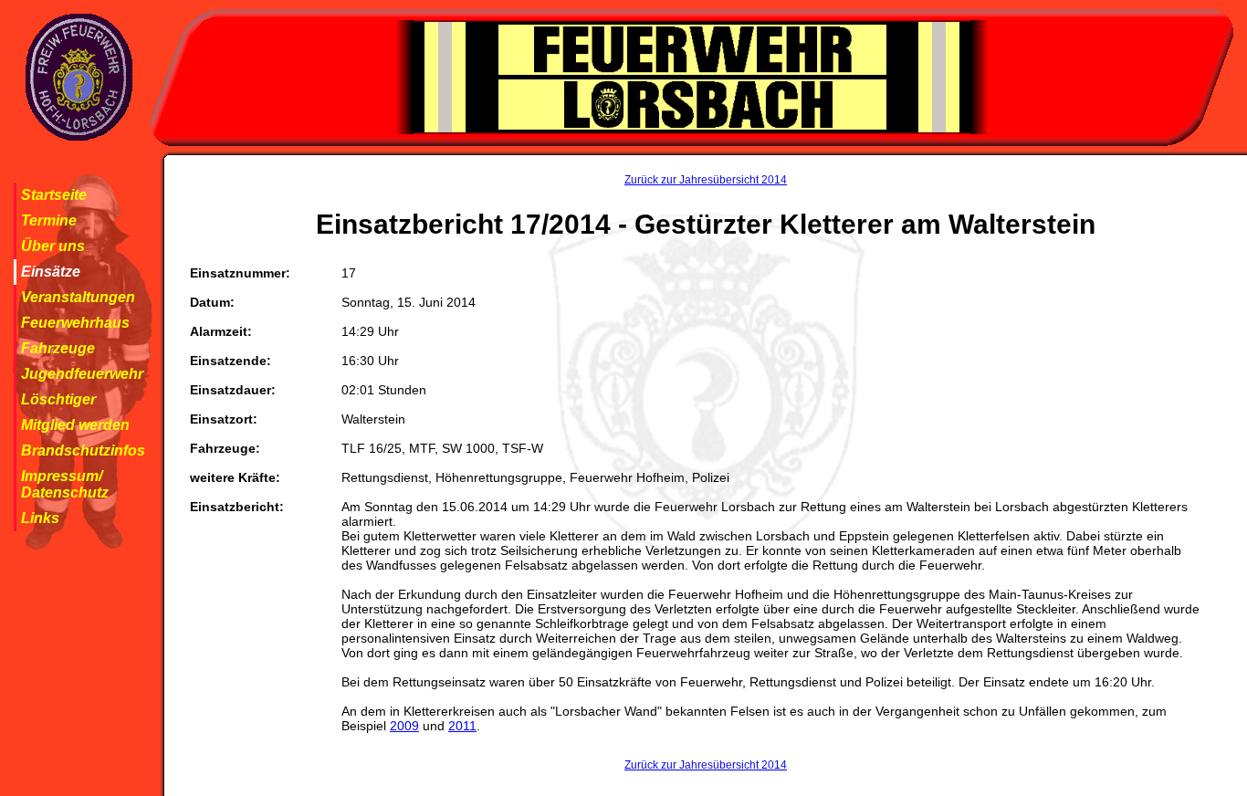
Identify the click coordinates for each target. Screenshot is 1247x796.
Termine (49, 220)
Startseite (54, 195)
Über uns (53, 246)
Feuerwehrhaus (75, 322)
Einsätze (50, 271)
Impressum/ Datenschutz (65, 484)
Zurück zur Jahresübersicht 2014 (705, 179)
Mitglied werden (75, 425)
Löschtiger (58, 399)
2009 (404, 725)
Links (40, 518)
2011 (462, 725)
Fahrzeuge (58, 348)
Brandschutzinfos (83, 450)
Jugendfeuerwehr (82, 374)
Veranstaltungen (78, 297)
